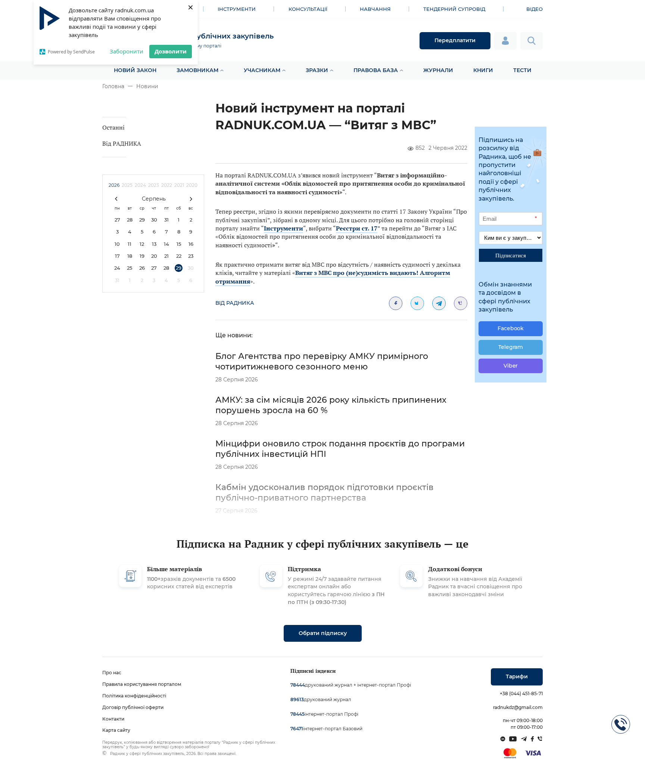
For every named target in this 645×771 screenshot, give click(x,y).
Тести (522, 70)
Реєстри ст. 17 (356, 228)
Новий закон (135, 70)
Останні (113, 127)
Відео (534, 9)
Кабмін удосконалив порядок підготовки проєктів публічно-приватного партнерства (324, 492)
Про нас (111, 672)
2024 (140, 185)
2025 (127, 185)
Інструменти (237, 9)
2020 (191, 185)
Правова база (375, 70)
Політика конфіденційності (134, 696)
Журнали (438, 70)
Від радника (234, 303)
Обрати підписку (323, 633)
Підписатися (510, 255)
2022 (166, 185)
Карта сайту (116, 730)
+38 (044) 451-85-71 (521, 693)
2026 (114, 185)
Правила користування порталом (141, 684)
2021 (179, 185)
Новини (147, 86)
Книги (483, 70)
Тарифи (517, 676)
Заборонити (126, 51)
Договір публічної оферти (132, 707)
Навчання (375, 9)
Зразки (317, 70)
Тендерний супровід (454, 9)
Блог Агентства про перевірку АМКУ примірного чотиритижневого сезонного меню (321, 361)
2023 (153, 185)
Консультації (308, 9)
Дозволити (171, 51)
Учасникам (262, 70)
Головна (113, 86)
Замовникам (197, 70)
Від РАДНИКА (121, 143)
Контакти (113, 719)
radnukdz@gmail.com (518, 707)
